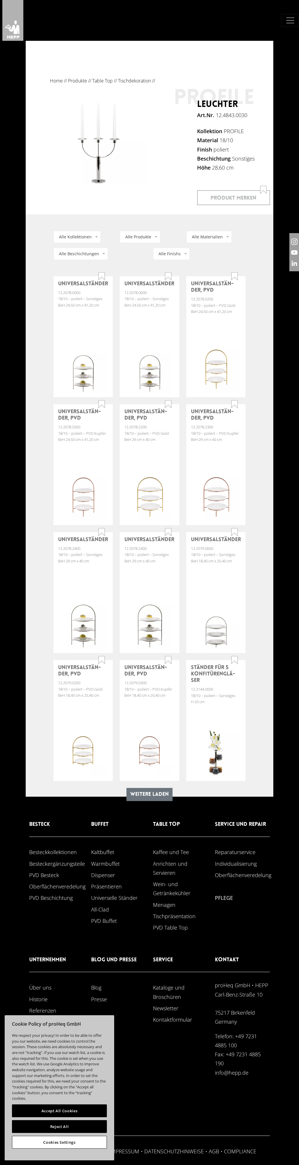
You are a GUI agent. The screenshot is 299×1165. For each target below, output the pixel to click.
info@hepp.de (231, 1072)
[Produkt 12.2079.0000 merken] (234, 532)
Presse (99, 999)
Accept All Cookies (59, 1110)
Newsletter (165, 1008)
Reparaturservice (235, 852)
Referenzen (42, 1010)
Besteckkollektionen (53, 852)
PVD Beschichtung (51, 897)
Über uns (40, 987)
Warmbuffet (105, 863)
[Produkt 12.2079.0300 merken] (168, 660)
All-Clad (100, 909)
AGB (214, 1151)
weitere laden (149, 794)
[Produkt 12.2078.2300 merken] (234, 404)
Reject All (59, 1126)
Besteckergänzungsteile (57, 863)
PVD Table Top (170, 927)
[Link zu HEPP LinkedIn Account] (294, 263)
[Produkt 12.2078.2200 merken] (168, 404)
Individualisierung (236, 863)
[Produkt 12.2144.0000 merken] (234, 660)
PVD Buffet (104, 920)
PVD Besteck (44, 875)
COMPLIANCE (240, 1151)
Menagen (164, 904)
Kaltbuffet (102, 852)
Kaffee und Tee (171, 852)
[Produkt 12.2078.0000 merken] (101, 276)
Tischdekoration (134, 81)
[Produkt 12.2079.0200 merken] (101, 660)
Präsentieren (106, 886)
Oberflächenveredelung (57, 886)
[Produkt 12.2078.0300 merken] (101, 404)
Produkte (77, 81)
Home (56, 81)
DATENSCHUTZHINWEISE (174, 1151)
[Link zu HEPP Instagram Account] (294, 241)
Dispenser (103, 875)
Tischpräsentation (174, 916)
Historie (38, 999)
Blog (96, 987)
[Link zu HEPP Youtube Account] (294, 252)
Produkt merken (233, 198)
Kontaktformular (172, 1019)
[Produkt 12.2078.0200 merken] (234, 276)
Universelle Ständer (114, 897)
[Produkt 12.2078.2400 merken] (101, 532)
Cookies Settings (59, 1142)
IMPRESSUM (124, 1151)
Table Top (102, 81)
